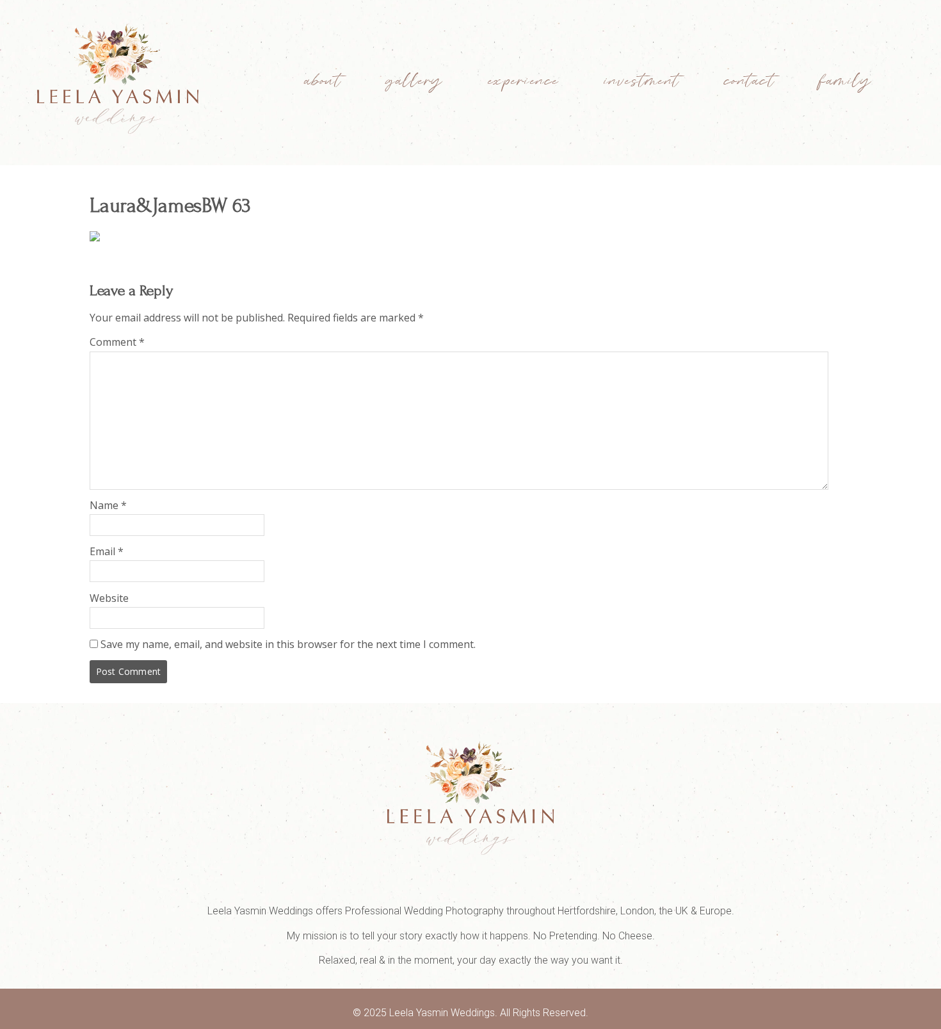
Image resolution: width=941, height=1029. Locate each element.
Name (108, 505)
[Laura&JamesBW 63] (95, 238)
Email (107, 551)
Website (109, 598)
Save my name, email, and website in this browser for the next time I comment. (288, 644)
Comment (117, 342)
